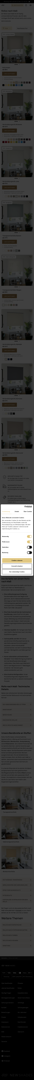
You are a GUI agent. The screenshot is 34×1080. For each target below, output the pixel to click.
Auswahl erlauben (17, 566)
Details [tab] (17, 511)
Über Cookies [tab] (28, 511)
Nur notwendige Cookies (17, 572)
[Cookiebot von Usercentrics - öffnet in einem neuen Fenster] (24, 507)
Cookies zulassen (17, 560)
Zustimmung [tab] (6, 511)
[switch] (29, 541)
